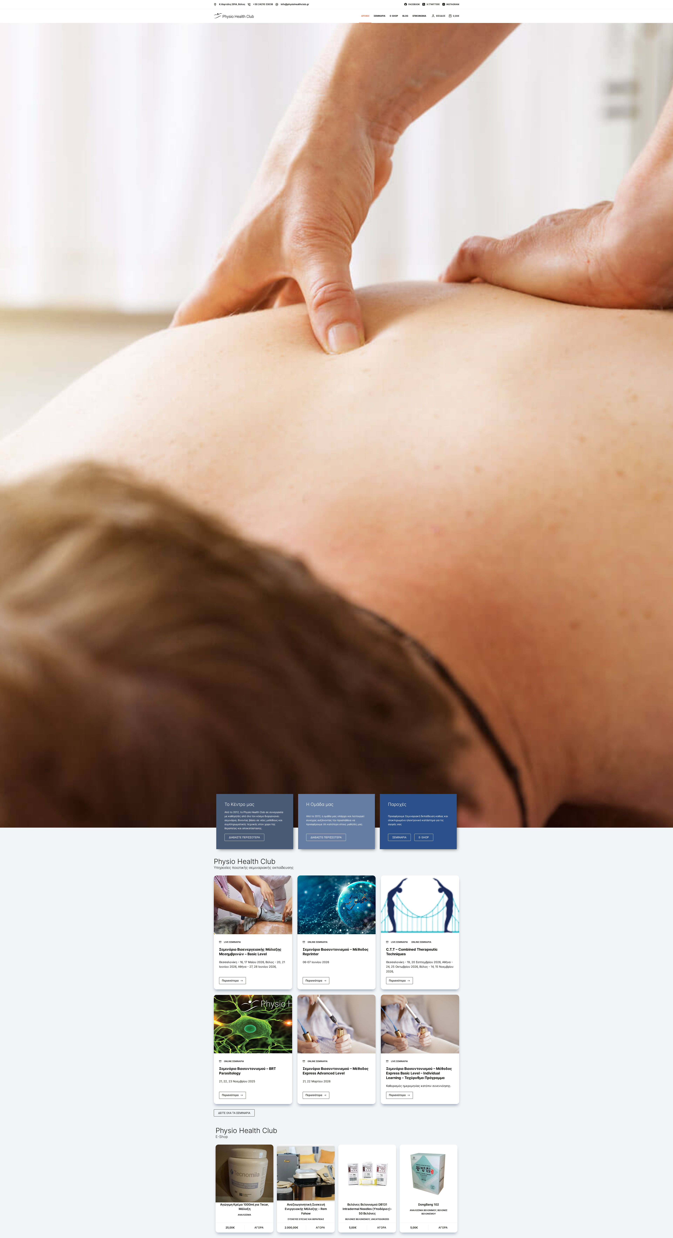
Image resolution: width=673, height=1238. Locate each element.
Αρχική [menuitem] (365, 16)
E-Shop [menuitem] (394, 16)
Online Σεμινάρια (318, 942)
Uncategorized (380, 1219)
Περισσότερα (234, 979)
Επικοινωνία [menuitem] (419, 16)
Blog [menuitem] (405, 16)
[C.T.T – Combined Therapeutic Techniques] (420, 904)
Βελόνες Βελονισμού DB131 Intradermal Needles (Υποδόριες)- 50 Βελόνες (367, 1209)
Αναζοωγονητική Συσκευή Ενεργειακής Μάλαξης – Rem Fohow (306, 1209)
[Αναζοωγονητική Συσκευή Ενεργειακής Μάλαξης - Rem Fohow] (306, 1173)
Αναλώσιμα (244, 1214)
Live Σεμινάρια (232, 942)
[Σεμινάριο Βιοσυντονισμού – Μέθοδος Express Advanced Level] (336, 1024)
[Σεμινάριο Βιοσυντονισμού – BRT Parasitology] (253, 1024)
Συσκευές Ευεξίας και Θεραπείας (306, 1219)
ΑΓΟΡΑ (259, 1227)
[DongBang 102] (428, 1173)
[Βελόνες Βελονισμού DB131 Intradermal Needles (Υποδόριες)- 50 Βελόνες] (367, 1173)
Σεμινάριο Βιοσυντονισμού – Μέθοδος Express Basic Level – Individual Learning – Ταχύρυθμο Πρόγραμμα (419, 1073)
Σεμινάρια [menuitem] (379, 16)
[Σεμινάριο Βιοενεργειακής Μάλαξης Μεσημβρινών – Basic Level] (253, 904)
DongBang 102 (428, 1204)
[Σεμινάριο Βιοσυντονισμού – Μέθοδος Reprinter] (336, 904)
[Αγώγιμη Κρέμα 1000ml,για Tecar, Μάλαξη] (244, 1173)
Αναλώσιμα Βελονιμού (423, 1210)
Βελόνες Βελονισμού (357, 1219)
